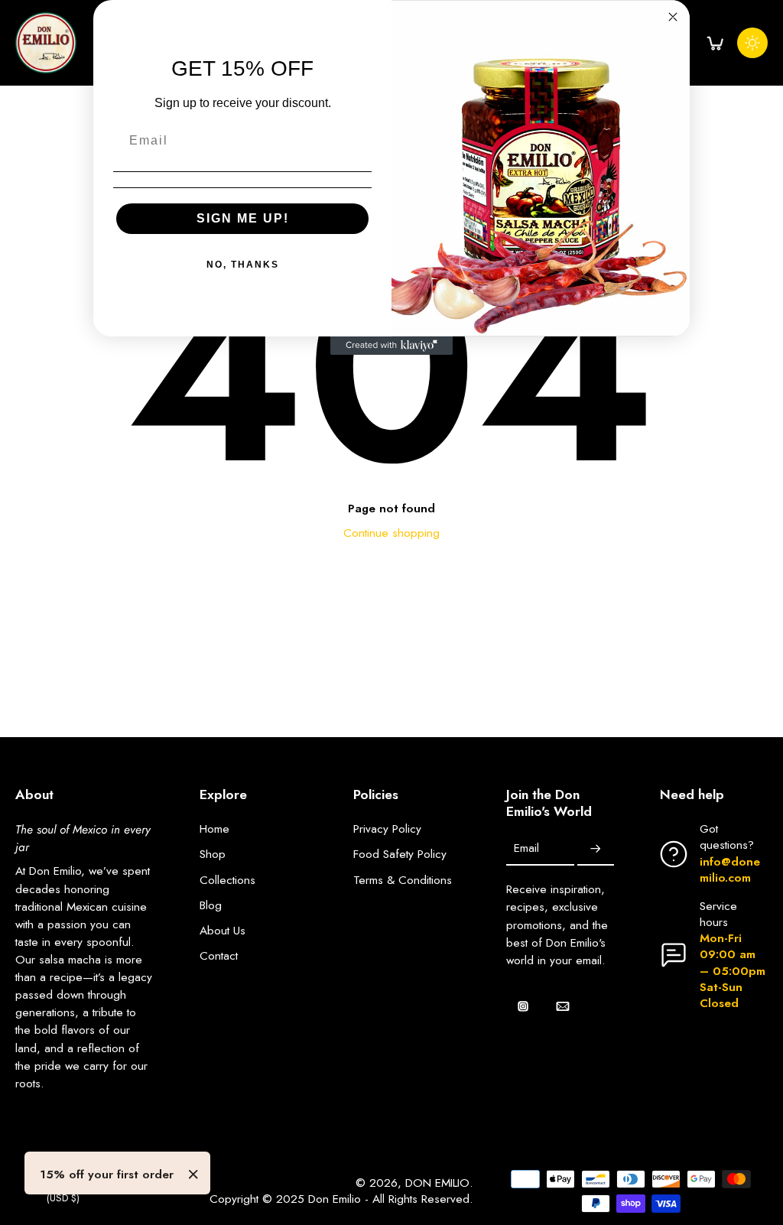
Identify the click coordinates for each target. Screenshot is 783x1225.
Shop (213, 854)
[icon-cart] (714, 43)
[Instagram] (523, 1006)
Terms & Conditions (402, 880)
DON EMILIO (437, 1183)
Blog (211, 906)
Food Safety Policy (400, 854)
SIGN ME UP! (243, 218)
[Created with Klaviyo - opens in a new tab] (391, 345)
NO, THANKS (242, 264)
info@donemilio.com (730, 869)
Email (526, 849)
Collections (227, 880)
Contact (219, 956)
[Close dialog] (673, 17)
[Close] (193, 1174)
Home (214, 829)
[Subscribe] (595, 849)
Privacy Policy (387, 829)
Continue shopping (391, 533)
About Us (222, 931)
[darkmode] (752, 43)
